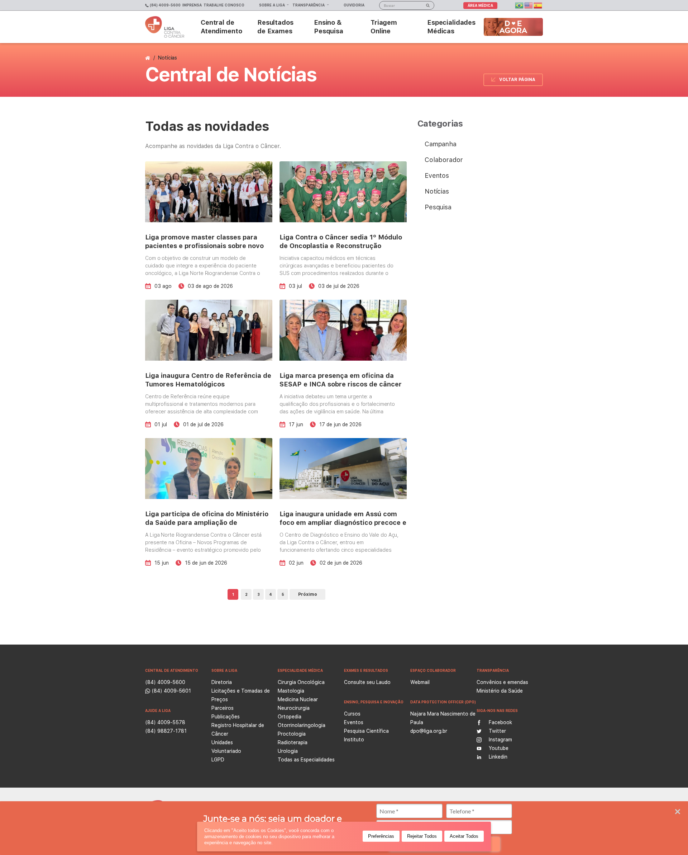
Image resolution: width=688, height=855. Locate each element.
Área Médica (480, 5)
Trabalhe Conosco (224, 5)
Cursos (352, 714)
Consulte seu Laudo (367, 682)
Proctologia (292, 734)
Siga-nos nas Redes (497, 710)
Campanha (441, 144)
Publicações (225, 716)
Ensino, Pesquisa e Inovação (373, 702)
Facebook (500, 722)
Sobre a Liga (272, 5)
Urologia (288, 751)
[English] (529, 4)
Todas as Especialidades (306, 760)
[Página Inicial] (148, 58)
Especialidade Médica (300, 670)
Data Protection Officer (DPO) (443, 702)
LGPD (217, 760)
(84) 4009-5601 (170, 691)
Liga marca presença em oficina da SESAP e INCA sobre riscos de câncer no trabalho (341, 384)
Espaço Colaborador (433, 670)
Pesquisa (438, 207)
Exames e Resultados (366, 670)
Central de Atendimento (221, 27)
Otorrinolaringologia (301, 725)
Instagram (500, 739)
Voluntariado (226, 751)
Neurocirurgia (294, 708)
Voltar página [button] (517, 79)
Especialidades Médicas (451, 27)
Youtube (498, 748)
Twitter (497, 731)
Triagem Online (384, 27)
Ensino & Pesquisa (328, 27)
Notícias (437, 191)
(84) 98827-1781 (166, 731)
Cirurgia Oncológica (301, 682)
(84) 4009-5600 (165, 5)
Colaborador (444, 159)
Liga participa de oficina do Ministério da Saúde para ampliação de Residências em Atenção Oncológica (206, 522)
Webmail (420, 682)
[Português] (519, 4)
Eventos (437, 175)
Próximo (307, 594)
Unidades (222, 742)
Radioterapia (292, 742)
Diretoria (221, 682)
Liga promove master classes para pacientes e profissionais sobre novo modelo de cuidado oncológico (204, 245)
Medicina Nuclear (298, 699)
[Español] (538, 4)
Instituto (354, 739)
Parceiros (222, 708)
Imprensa (192, 5)
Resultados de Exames (275, 27)
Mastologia (291, 691)
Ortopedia (289, 716)
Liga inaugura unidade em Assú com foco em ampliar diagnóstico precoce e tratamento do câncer (343, 522)
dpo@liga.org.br (428, 731)
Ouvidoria (354, 5)
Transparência (309, 5)
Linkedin (498, 757)
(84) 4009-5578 (165, 722)
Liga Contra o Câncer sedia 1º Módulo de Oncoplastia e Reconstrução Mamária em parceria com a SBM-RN (341, 245)
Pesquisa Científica (366, 731)
